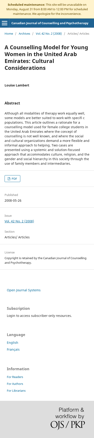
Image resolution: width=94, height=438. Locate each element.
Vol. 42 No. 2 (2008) (49, 33)
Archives (24, 33)
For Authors (15, 384)
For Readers (15, 377)
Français (13, 349)
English (12, 342)
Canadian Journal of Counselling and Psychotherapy (49, 23)
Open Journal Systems (24, 290)
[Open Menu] (4, 23)
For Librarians (16, 390)
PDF (14, 179)
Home (9, 33)
